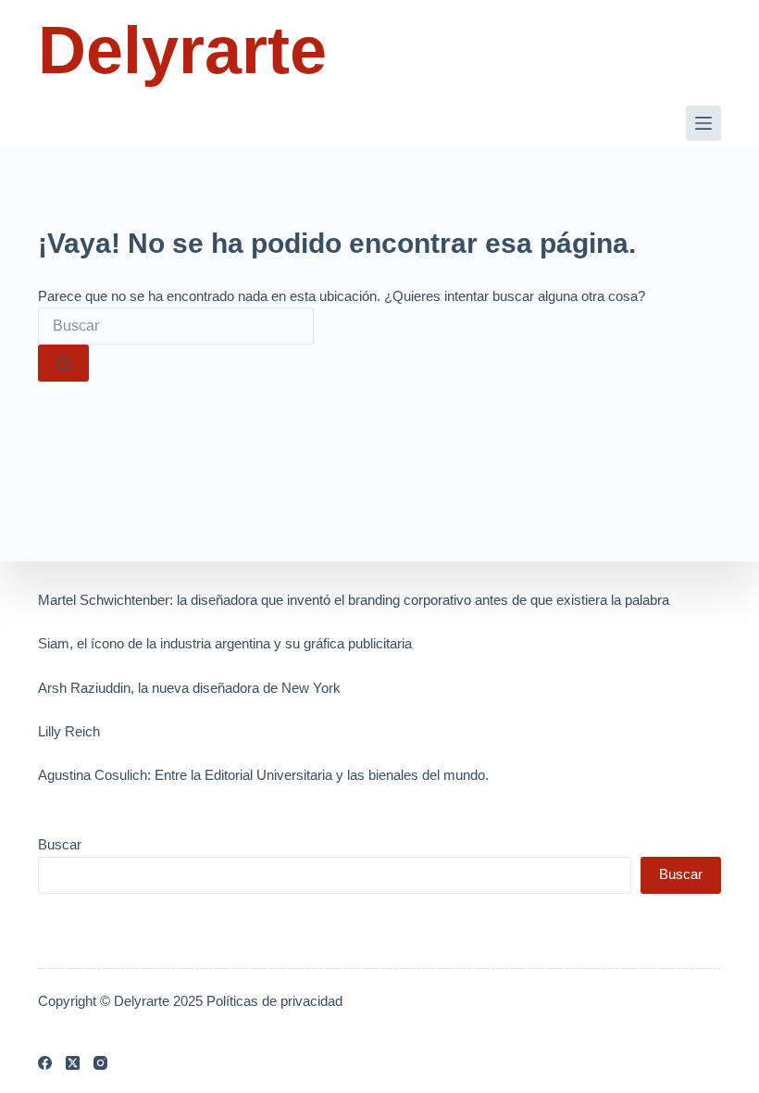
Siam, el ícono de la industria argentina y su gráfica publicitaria (225, 643)
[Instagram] (100, 1063)
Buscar (59, 844)
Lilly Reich (69, 731)
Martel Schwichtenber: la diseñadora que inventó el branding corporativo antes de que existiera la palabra (353, 600)
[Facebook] (45, 1063)
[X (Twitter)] (73, 1063)
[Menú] (703, 123)
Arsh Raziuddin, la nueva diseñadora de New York (189, 688)
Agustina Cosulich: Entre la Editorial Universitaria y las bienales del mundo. (263, 775)
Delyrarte (182, 50)
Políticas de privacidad (274, 1001)
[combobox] (176, 326)
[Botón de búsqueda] (63, 363)
